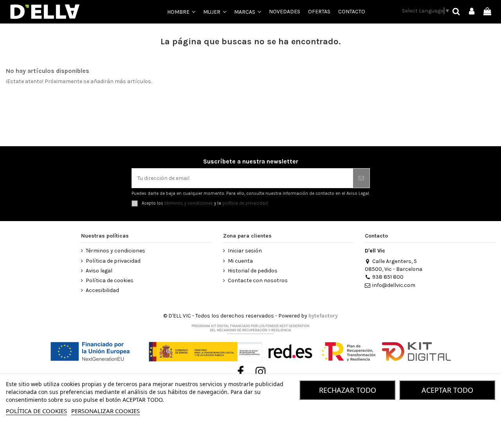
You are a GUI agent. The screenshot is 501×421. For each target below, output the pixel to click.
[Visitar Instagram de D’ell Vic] (261, 372)
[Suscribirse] (361, 178)
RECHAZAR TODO (347, 390)
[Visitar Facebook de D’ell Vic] (240, 372)
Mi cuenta (240, 261)
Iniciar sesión (245, 250)
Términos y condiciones (115, 250)
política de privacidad (245, 203)
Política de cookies (109, 280)
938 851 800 (387, 277)
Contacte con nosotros (258, 280)
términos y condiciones (188, 203)
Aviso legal (99, 270)
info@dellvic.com (393, 285)
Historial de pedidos (253, 270)
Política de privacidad (113, 261)
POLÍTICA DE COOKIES (36, 411)
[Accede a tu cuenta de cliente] (472, 11)
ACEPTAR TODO (447, 390)
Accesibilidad (102, 290)
